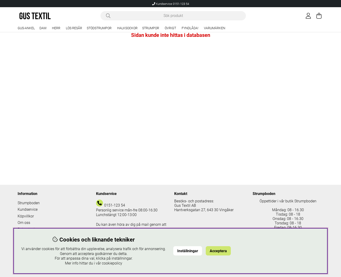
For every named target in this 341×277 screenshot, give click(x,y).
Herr (56, 28)
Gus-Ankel (26, 28)
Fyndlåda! (190, 28)
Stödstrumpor (99, 28)
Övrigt (170, 28)
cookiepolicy (112, 263)
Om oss (24, 222)
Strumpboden (29, 203)
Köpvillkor (26, 216)
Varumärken (214, 28)
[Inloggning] (308, 16)
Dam (42, 28)
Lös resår (74, 28)
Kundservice (28, 209)
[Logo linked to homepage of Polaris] (35, 16)
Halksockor (127, 28)
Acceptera (218, 251)
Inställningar (187, 251)
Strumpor (150, 28)
